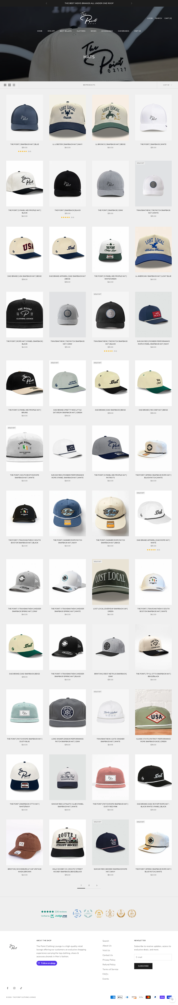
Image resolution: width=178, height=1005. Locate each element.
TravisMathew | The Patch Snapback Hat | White (153, 211)
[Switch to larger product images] (5, 84)
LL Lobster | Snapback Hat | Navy (67, 144)
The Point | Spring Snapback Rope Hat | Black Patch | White (153, 476)
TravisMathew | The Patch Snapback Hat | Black (110, 342)
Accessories (107, 31)
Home (39, 31)
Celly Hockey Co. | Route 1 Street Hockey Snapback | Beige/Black (67, 870)
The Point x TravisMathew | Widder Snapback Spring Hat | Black (67, 675)
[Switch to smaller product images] (9, 84)
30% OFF (51, 31)
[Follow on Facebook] (7, 988)
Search (106, 941)
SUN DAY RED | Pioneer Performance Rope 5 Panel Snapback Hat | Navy (153, 342)
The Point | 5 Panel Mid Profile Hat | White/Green (110, 277)
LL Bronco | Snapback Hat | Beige (110, 144)
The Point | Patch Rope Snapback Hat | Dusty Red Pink (110, 805)
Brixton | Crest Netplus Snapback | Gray (110, 675)
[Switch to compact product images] (14, 84)
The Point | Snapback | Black (68, 210)
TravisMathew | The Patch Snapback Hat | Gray (67, 342)
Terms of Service (110, 969)
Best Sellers (66, 31)
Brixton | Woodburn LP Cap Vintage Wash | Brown (24, 870)
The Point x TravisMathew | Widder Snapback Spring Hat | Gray (24, 610)
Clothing (81, 31)
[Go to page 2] (97, 885)
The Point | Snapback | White (153, 144)
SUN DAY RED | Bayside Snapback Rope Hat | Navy (110, 870)
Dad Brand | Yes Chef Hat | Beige (153, 410)
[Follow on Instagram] (14, 988)
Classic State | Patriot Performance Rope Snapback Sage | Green (153, 740)
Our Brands (123, 31)
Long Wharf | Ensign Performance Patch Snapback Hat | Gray (68, 740)
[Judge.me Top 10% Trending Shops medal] (132, 913)
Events (106, 978)
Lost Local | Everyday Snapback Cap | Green (110, 610)
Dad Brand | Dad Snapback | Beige (110, 410)
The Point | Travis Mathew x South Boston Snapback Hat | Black (24, 541)
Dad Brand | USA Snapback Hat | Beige (25, 276)
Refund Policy (109, 964)
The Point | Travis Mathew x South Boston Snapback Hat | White (153, 610)
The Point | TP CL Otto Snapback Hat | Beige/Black (153, 675)
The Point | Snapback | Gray (110, 210)
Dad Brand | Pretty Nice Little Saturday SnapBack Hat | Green (67, 411)
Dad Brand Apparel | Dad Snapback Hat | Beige (67, 277)
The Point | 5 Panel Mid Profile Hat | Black (24, 211)
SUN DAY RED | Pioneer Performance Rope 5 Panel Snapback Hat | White (67, 476)
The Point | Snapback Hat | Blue (24, 144)
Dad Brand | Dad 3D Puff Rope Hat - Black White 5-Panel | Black (153, 805)
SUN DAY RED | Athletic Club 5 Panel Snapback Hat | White (67, 805)
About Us (107, 945)
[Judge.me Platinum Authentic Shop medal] (88, 913)
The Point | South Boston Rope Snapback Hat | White (24, 476)
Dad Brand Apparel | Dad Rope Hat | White (153, 541)
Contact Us (108, 955)
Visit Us (137, 31)
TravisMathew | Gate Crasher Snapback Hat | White (110, 740)
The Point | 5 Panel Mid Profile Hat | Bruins (24, 411)
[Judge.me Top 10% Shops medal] (121, 913)
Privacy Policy (109, 959)
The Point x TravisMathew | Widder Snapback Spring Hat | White (67, 610)
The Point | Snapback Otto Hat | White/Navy (24, 805)
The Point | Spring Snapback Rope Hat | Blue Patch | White (153, 870)
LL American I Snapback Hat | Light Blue (153, 276)
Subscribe (143, 966)
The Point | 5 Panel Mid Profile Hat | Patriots (110, 476)
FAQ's (105, 974)
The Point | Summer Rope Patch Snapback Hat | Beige (110, 541)
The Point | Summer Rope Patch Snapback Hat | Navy (67, 541)
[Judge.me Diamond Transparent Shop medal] (77, 913)
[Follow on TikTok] (21, 988)
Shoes (93, 31)
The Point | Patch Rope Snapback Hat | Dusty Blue (24, 740)
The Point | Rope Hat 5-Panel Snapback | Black (24, 342)
